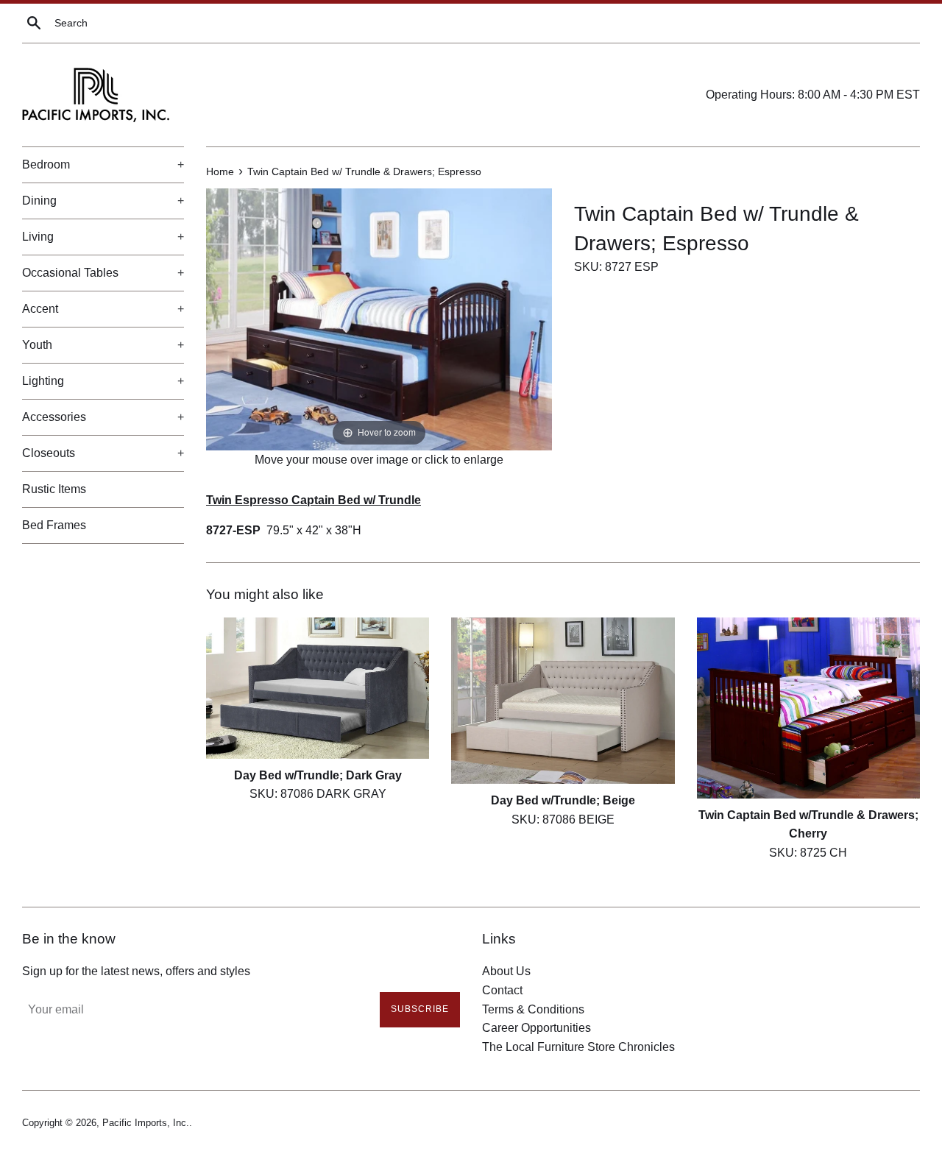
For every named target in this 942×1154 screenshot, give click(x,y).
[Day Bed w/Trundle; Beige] (562, 700)
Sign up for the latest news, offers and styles (136, 971)
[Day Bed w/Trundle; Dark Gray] (317, 688)
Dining (103, 200)
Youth (103, 345)
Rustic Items (54, 489)
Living (103, 236)
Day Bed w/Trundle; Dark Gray (318, 775)
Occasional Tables (103, 272)
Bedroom (103, 164)
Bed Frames (54, 525)
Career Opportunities (536, 1028)
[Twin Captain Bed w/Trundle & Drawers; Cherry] (808, 708)
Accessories (103, 417)
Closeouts (103, 453)
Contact (502, 990)
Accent (103, 308)
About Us (506, 971)
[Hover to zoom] (379, 318)
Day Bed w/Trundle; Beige (563, 800)
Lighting (103, 381)
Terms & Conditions (533, 1009)
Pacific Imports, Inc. (145, 1122)
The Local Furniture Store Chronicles (578, 1047)
